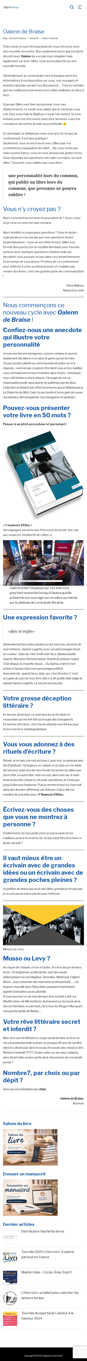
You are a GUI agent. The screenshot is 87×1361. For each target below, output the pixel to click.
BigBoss (39, 114)
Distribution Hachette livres (42, 1231)
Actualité (34, 38)
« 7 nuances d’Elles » (17, 525)
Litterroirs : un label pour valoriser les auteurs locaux (50, 1295)
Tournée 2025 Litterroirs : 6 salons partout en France (47, 1254)
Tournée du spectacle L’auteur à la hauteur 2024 (47, 1315)
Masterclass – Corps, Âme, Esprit (46, 1272)
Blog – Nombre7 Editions (14, 38)
